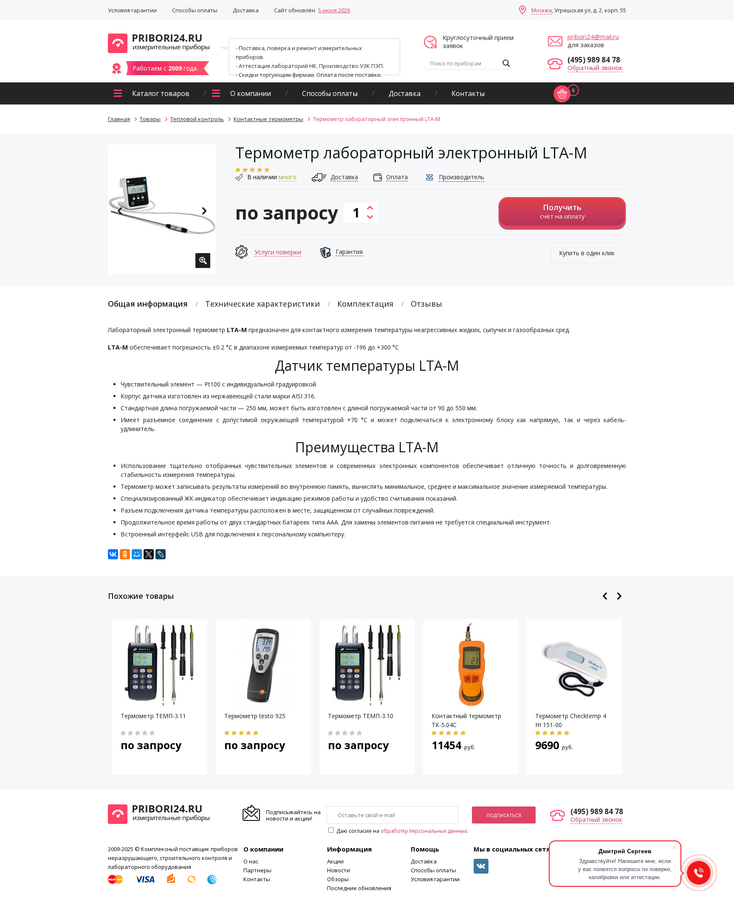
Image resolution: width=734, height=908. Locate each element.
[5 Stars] (266, 169)
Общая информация (148, 304)
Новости (338, 870)
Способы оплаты (194, 10)
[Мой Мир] (137, 554)
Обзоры (338, 879)
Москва (541, 10)
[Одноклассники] (125, 554)
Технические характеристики (262, 304)
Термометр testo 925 (254, 716)
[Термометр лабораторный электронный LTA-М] (162, 209)
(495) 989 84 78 (593, 60)
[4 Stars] (259, 169)
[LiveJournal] (160, 554)
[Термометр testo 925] (263, 704)
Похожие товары (141, 596)
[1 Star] (237, 169)
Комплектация (365, 304)
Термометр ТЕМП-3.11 (153, 716)
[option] (162, 209)
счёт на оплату (562, 211)
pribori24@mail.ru (593, 36)
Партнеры (257, 870)
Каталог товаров (160, 93)
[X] (149, 554)
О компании (250, 93)
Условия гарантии (132, 10)
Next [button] (204, 211)
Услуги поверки (277, 252)
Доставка (246, 10)
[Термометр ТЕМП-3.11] (160, 704)
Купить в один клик (587, 253)
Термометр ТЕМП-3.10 (360, 716)
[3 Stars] (252, 169)
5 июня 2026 (334, 10)
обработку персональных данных (424, 831)
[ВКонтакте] (113, 554)
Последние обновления (359, 888)
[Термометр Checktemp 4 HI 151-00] (574, 704)
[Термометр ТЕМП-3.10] (367, 704)
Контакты (468, 93)
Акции (335, 861)
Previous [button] (120, 211)
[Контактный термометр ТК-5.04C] (470, 704)
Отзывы (426, 304)
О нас (250, 861)
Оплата (397, 177)
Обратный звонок (594, 67)
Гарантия (349, 252)
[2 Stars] (245, 169)
